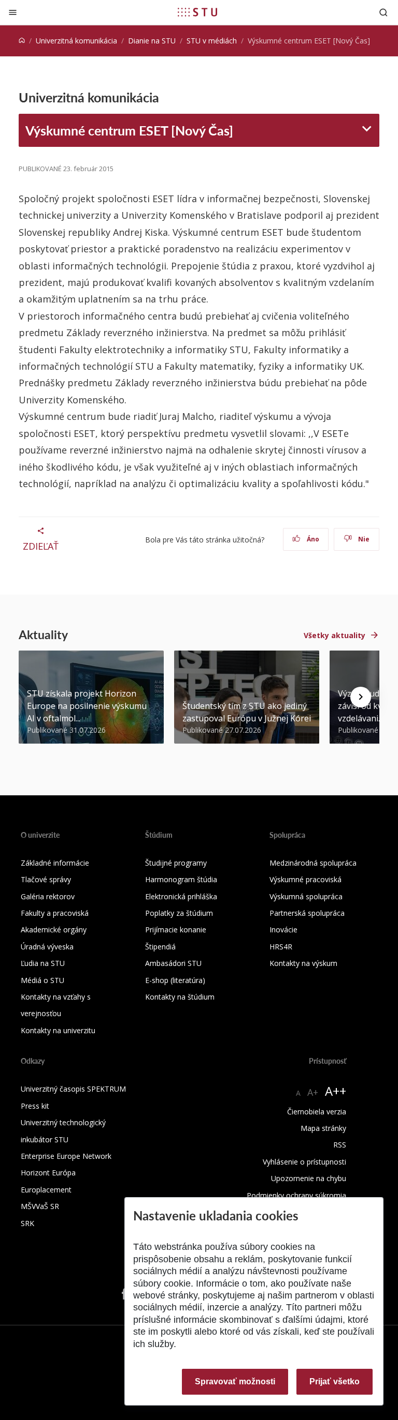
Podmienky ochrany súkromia (296, 1195)
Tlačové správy (46, 879)
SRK (27, 1223)
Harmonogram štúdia (181, 879)
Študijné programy (176, 863)
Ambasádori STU (173, 963)
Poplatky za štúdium (179, 913)
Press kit (35, 1106)
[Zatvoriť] (12, 12)
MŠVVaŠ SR (40, 1206)
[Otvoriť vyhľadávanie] (383, 12)
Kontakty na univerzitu (58, 1030)
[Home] (22, 41)
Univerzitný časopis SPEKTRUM (73, 1089)
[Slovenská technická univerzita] (197, 12)
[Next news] (360, 697)
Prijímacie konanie (175, 929)
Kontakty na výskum (303, 963)
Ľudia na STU (43, 963)
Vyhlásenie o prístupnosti (304, 1162)
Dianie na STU (152, 41)
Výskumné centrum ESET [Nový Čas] (129, 130)
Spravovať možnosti (235, 1381)
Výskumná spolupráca (306, 896)
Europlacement (46, 1190)
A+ (312, 1092)
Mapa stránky (323, 1128)
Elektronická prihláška (181, 896)
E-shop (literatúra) (175, 980)
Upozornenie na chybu (308, 1178)
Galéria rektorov (48, 896)
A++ (335, 1090)
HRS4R (280, 946)
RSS (339, 1145)
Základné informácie (55, 863)
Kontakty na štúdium (180, 997)
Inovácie (283, 929)
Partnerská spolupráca (307, 913)
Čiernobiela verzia (316, 1111)
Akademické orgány (54, 929)
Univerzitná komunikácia (76, 41)
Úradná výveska (47, 946)
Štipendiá (160, 946)
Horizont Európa (48, 1172)
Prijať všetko (334, 1381)
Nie (363, 539)
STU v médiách (212, 41)
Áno (312, 539)
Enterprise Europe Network (66, 1156)
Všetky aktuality (334, 635)
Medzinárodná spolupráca (313, 863)
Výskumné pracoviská (305, 879)
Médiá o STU (42, 980)
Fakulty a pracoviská (55, 913)
